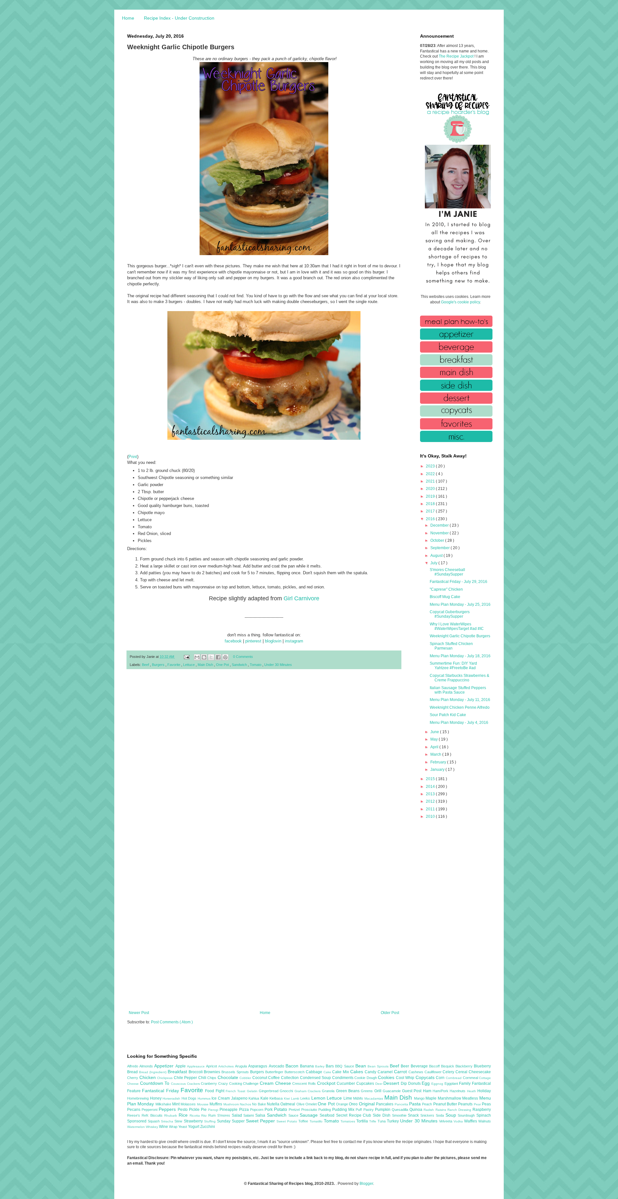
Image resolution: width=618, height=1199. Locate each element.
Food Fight (215, 1091)
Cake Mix (341, 1072)
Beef (146, 665)
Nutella (273, 1104)
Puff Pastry (365, 1109)
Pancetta (402, 1104)
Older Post (390, 1012)
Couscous (179, 1083)
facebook (233, 641)
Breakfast (178, 1071)
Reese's (134, 1115)
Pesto (183, 1109)
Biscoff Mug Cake (445, 597)
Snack (414, 1115)
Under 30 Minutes (278, 665)
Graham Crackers (308, 1091)
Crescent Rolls (304, 1083)
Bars (330, 1066)
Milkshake (163, 1104)
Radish (429, 1109)
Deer (379, 1083)
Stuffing (210, 1121)
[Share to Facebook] (218, 657)
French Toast (236, 1091)
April (434, 747)
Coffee (274, 1077)
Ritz (204, 1115)
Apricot (212, 1066)
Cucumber (346, 1083)
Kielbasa (276, 1098)
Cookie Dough (366, 1078)
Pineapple (229, 1109)
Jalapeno (240, 1098)
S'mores (224, 1115)
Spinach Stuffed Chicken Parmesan (451, 645)
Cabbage (314, 1072)
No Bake (259, 1104)
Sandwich (240, 665)
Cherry (133, 1078)
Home (128, 18)
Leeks (305, 1098)
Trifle (373, 1121)
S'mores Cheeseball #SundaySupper (447, 571)
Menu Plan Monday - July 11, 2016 (460, 699)
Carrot (401, 1071)
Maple (432, 1098)
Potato (281, 1109)
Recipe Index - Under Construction (179, 18)
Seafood (328, 1115)
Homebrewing (138, 1098)
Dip (404, 1083)
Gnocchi (287, 1091)
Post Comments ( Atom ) (172, 1022)
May (434, 739)
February (438, 762)
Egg (426, 1083)
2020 (431, 488)
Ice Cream (221, 1098)
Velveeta (446, 1121)
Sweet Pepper (261, 1120)
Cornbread (454, 1078)
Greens (367, 1091)
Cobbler (245, 1078)
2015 (431, 779)
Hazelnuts (458, 1091)
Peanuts (465, 1104)
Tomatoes (348, 1121)
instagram (294, 641)
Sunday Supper (231, 1121)
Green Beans (348, 1091)
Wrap (173, 1127)
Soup (451, 1115)
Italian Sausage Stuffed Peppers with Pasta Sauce (458, 690)
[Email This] (197, 657)
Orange (342, 1104)
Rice (184, 1115)
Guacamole (392, 1091)
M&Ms (358, 1098)
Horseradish (172, 1098)
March (436, 754)
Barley (320, 1066)
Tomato (256, 665)
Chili (203, 1077)
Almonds (146, 1066)
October (437, 540)
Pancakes (385, 1104)
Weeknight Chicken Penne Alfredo (460, 707)
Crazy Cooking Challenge (239, 1083)
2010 (431, 816)
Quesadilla (400, 1109)
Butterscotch (295, 1072)
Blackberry (464, 1066)
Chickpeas (165, 1078)
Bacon (293, 1065)
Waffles (471, 1121)
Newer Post (139, 1012)
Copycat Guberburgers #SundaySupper (450, 614)
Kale (265, 1098)
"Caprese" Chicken (446, 589)
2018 (431, 504)
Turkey (393, 1121)
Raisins (441, 1109)
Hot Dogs (190, 1098)
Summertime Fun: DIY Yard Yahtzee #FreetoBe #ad (453, 665)
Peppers (168, 1109)
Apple (181, 1066)
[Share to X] (211, 657)
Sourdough (467, 1115)
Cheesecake (480, 1072)
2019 (431, 496)
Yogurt (194, 1126)
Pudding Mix (344, 1109)
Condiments (343, 1077)
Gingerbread (269, 1091)
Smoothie (400, 1115)
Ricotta (195, 1115)
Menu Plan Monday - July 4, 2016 (459, 722)
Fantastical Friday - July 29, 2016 (458, 581)
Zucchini (207, 1126)
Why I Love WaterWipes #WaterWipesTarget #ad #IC (457, 626)
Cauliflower (434, 1072)
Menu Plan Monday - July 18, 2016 (460, 656)
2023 (431, 466)
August (437, 555)
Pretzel (295, 1109)
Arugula (241, 1066)
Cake (327, 1072)
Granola (329, 1091)
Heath (472, 1091)
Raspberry (482, 1109)
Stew (178, 1121)
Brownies (212, 1072)
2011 (431, 809)
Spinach (483, 1115)
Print (132, 456)
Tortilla (362, 1121)
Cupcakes (365, 1083)
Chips (212, 1078)
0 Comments (243, 657)
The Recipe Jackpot (456, 56)
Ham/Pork (441, 1091)
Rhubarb (171, 1115)
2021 (431, 481)
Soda (440, 1115)
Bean (361, 1065)
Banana (307, 1066)
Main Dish (206, 665)
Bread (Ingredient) (153, 1072)
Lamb (296, 1098)
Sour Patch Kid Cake (448, 715)
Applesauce (196, 1066)
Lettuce (189, 665)
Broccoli (196, 1072)
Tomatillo (317, 1121)
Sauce (294, 1115)
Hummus (205, 1098)
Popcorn (257, 1109)
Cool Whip (406, 1077)
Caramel (386, 1072)
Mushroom (231, 1104)
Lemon (319, 1098)
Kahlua (254, 1098)
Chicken (148, 1077)
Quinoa (416, 1109)
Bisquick (448, 1066)
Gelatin (253, 1091)
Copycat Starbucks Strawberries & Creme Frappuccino (459, 677)
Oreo (354, 1104)
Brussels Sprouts (235, 1072)
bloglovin (273, 641)
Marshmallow (450, 1098)
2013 (431, 794)
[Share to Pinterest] (225, 657)
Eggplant (452, 1083)
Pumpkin (383, 1109)
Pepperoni (150, 1109)
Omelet (311, 1104)
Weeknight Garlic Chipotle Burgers (460, 636)
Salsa (261, 1115)
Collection (290, 1077)
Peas (486, 1104)
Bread (133, 1072)
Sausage (310, 1115)
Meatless (470, 1098)
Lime (348, 1098)
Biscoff (435, 1066)
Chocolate (229, 1077)
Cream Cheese (276, 1083)
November (440, 533)
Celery (449, 1072)
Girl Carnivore (301, 598)
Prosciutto (309, 1109)
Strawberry (194, 1121)
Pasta (415, 1103)
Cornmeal (471, 1078)
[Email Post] (186, 657)
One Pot (223, 665)
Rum (212, 1115)
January (437, 769)
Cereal (462, 1072)
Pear (478, 1104)
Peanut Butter (445, 1104)
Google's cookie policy (460, 302)
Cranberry (209, 1083)
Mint (176, 1104)
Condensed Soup (316, 1077)
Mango (420, 1098)
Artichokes (226, 1066)
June (435, 732)
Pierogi (214, 1109)
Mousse (203, 1104)
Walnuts (484, 1121)
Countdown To (155, 1083)
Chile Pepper (186, 1077)
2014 (431, 786)
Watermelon (136, 1127)
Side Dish (382, 1115)
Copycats (426, 1077)
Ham (428, 1091)
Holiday (484, 1091)
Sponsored (137, 1121)
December (440, 525)
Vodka (459, 1121)
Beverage (420, 1066)
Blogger (366, 1183)
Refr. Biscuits (153, 1115)
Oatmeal (288, 1104)
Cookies (387, 1077)
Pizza (244, 1109)
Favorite (174, 665)
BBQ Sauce (345, 1066)
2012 (431, 801)
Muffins (216, 1104)
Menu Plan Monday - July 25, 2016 (460, 604)
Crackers (194, 1083)
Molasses (189, 1104)
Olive (300, 1104)
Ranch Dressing (460, 1109)
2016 (431, 519)
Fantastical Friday (161, 1090)
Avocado (277, 1066)
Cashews (416, 1072)
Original (367, 1103)
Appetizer (164, 1065)
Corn (441, 1077)
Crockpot (327, 1083)
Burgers (158, 665)
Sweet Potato (287, 1121)
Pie (204, 1109)
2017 (431, 511)
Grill (378, 1091)
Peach (427, 1104)
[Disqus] (264, 758)
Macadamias (374, 1098)
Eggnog (438, 1083)
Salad (238, 1115)
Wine (164, 1126)
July (434, 563)
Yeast (183, 1127)
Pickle (195, 1109)
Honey (156, 1098)
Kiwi (287, 1098)
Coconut (260, 1077)
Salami (249, 1115)
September (440, 548)
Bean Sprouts (379, 1066)
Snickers (428, 1115)
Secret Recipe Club (354, 1115)
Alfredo (133, 1066)
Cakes (357, 1071)
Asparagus (258, 1066)
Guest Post (412, 1091)
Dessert (392, 1083)
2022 (431, 474)
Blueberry (482, 1066)
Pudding (325, 1109)
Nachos (246, 1104)
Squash (154, 1121)
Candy (371, 1072)
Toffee (303, 1121)
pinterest (253, 641)
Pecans (134, 1109)
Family (465, 1083)
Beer (405, 1066)
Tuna (382, 1121)
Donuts (415, 1083)
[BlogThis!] (204, 657)
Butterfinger (275, 1072)
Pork (269, 1109)
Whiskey (152, 1127)
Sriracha (167, 1121)
